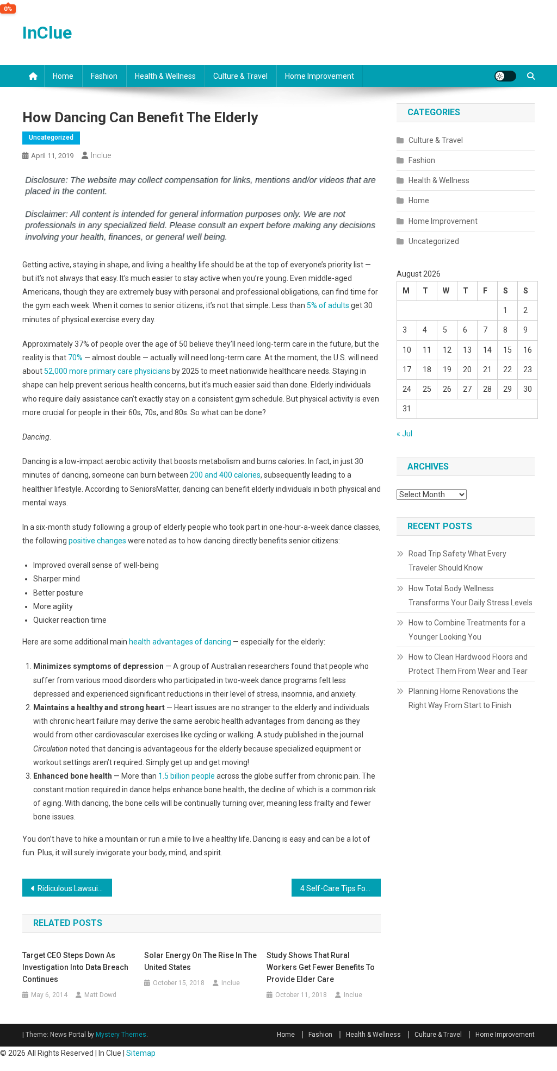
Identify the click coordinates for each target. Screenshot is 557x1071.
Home (63, 76)
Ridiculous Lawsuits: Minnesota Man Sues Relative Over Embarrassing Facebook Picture (75, 888)
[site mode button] (505, 76)
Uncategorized (51, 137)
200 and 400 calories (225, 475)
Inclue (101, 155)
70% (75, 357)
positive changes (97, 540)
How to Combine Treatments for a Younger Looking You (467, 629)
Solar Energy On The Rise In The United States (200, 961)
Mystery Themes (121, 1034)
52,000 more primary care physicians (107, 371)
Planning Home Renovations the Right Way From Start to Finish (463, 698)
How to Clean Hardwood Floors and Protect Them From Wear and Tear (468, 664)
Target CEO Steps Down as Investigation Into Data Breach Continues (75, 967)
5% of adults (328, 305)
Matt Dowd (100, 995)
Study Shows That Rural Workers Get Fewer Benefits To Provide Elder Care (321, 967)
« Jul (404, 433)
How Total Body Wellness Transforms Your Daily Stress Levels (471, 595)
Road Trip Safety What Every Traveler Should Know (457, 560)
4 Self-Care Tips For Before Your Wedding (340, 888)
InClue (47, 32)
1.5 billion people (186, 776)
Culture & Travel (240, 76)
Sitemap (141, 1053)
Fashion (104, 76)
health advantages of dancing (180, 641)
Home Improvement (319, 76)
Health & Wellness (165, 76)
